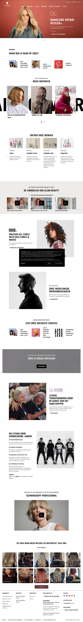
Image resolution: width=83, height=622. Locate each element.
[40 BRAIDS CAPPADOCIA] (65, 103)
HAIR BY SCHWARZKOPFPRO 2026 (47, 66)
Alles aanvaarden (58, 263)
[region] (42, 258)
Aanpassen (23, 263)
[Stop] (41, 40)
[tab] (41, 122)
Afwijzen (49, 263)
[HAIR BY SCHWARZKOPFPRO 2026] (17, 103)
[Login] (77, 6)
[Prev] (7, 103)
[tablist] (41, 122)
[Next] (75, 103)
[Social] (64, 596)
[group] (41, 21)
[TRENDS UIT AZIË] (41, 103)
